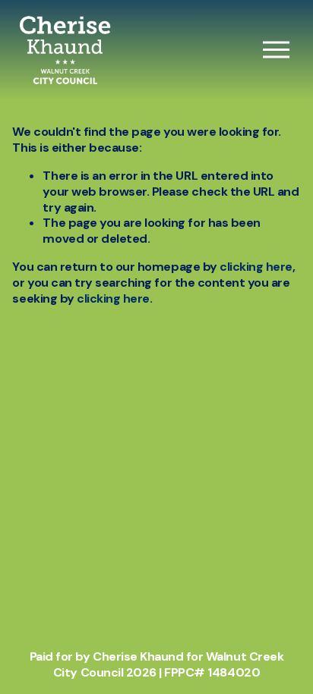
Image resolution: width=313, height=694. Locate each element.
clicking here (256, 267)
